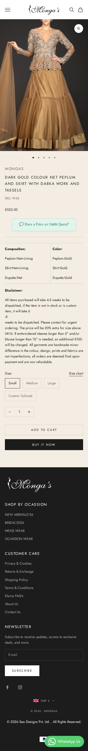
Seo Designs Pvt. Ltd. (35, 721)
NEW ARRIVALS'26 (19, 514)
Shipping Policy (16, 579)
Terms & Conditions (19, 587)
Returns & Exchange (19, 571)
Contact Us (13, 611)
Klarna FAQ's (14, 595)
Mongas (14, 169)
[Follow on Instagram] (20, 687)
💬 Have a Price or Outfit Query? (44, 224)
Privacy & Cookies (18, 563)
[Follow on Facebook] (7, 687)
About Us (11, 603)
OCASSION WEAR (19, 538)
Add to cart (44, 429)
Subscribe (22, 670)
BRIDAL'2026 (14, 522)
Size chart (76, 373)
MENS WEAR (15, 530)
